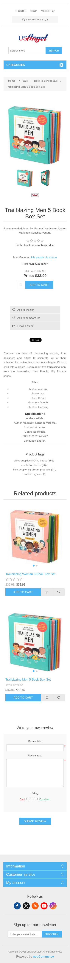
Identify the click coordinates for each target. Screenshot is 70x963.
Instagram (53, 905)
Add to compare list (28, 317)
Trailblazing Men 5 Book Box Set (28, 679)
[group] (35, 537)
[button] (34, 566)
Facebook (17, 905)
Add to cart (39, 284)
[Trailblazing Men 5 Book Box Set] (24, 178)
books (43, 460)
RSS (35, 905)
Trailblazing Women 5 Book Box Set (30, 574)
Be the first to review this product (35, 244)
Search (53, 50)
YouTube (44, 905)
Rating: (35, 793)
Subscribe (51, 934)
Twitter (26, 905)
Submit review (35, 821)
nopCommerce (43, 956)
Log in (34, 11)
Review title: (35, 741)
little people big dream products (31, 469)
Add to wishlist (25, 309)
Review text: (35, 755)
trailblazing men (33, 474)
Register (20, 11)
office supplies (22, 460)
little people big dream (44, 257)
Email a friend (25, 325)
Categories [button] (15, 64)
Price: (29, 276)
